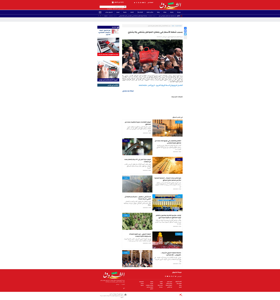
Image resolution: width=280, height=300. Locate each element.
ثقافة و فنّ (179, 283)
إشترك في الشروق (119, 2)
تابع (124, 288)
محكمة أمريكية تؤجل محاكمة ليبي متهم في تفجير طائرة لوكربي (151, 16)
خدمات (142, 283)
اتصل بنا (108, 9)
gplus (141, 3)
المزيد (100, 12)
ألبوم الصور (169, 281)
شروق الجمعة (169, 285)
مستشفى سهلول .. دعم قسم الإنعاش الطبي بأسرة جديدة (138, 197)
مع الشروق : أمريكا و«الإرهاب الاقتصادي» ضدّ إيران (104, 32)
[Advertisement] (108, 109)
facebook (137, 3)
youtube (143, 3)
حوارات (151, 283)
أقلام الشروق (179, 281)
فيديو (118, 12)
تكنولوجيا (141, 281)
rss (138, 3)
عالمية (125, 12)
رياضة (158, 12)
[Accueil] (113, 275)
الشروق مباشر (109, 12)
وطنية (171, 12)
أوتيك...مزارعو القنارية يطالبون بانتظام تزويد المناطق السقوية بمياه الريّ (168, 216)
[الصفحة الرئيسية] (171, 4)
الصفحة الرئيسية (178, 26)
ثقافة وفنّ (140, 12)
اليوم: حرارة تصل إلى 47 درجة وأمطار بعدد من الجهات (137, 160)
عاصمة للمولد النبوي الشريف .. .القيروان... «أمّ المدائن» (171, 253)
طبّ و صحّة (160, 285)
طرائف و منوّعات (149, 285)
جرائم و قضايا (150, 12)
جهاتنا (164, 12)
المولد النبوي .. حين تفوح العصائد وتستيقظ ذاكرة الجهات (140, 235)
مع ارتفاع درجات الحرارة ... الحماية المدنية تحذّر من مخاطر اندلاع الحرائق (168, 179)
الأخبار (178, 16)
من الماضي (169, 287)
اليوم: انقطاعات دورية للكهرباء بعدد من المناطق (138, 123)
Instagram (145, 3)
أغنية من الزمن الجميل (150, 288)
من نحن (117, 284)
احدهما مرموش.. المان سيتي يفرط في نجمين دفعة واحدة (113, 16)
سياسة (179, 12)
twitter (135, 3)
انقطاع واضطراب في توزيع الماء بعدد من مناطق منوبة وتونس (168, 141)
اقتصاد (132, 12)
